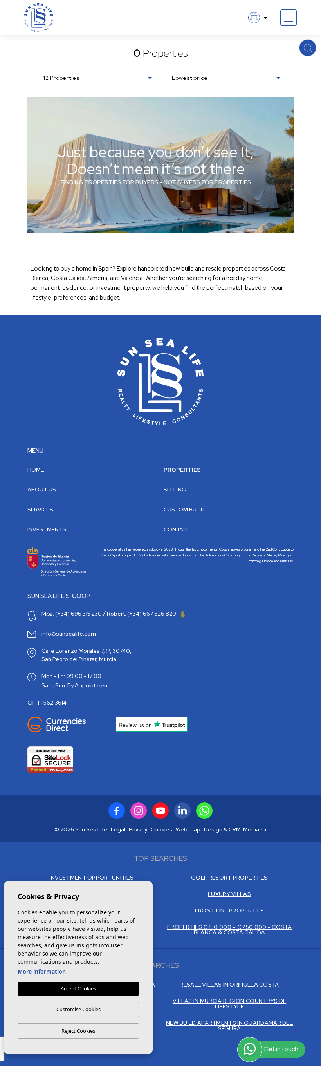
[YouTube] (160, 810)
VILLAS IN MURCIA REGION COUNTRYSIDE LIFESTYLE (230, 1003)
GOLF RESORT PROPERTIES (229, 877)
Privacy (138, 829)
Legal (118, 829)
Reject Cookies (78, 1030)
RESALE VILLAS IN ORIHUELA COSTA (229, 984)
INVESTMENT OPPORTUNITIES (91, 877)
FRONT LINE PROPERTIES (229, 910)
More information (42, 971)
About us (41, 489)
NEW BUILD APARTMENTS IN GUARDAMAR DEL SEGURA (229, 1025)
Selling (175, 489)
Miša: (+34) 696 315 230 (71, 613)
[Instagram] (138, 810)
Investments (46, 529)
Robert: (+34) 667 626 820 (142, 613)
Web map (188, 829)
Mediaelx (255, 829)
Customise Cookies (78, 1009)
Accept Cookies (78, 988)
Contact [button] (177, 529)
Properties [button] (182, 469)
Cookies (161, 829)
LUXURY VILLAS (229, 894)
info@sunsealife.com (68, 633)
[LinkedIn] (182, 810)
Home (35, 469)
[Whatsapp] (204, 810)
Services (40, 509)
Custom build (184, 509)
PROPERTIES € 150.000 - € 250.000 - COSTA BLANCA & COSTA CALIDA (229, 929)
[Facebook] (116, 810)
